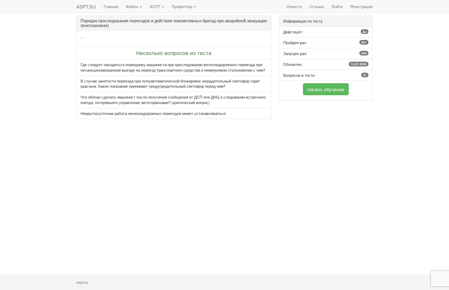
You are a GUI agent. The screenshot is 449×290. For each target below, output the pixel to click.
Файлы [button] (132, 6)
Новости (294, 6)
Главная (111, 6)
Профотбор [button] (182, 6)
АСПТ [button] (155, 6)
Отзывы (316, 6)
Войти (337, 6)
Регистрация (361, 6)
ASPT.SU (86, 6)
